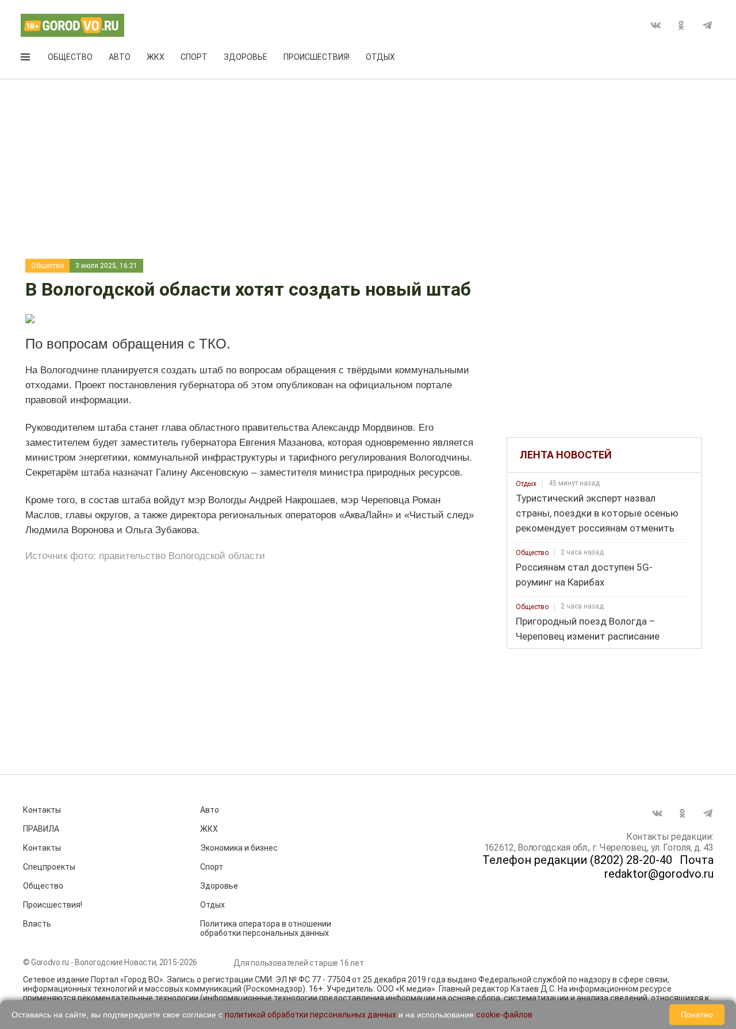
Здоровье (245, 57)
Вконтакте (655, 25)
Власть (37, 923)
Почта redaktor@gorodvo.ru (659, 867)
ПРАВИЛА (41, 828)
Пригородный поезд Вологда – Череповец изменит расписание (588, 628)
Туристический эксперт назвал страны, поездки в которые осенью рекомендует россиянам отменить (597, 513)
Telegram (707, 25)
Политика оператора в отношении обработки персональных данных (265, 928)
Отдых (380, 57)
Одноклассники (681, 25)
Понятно (697, 1014)
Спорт (194, 57)
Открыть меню (26, 59)
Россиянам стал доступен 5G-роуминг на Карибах (584, 574)
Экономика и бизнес (239, 847)
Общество (70, 57)
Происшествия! (316, 57)
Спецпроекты (49, 866)
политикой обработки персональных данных (310, 1014)
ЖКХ (155, 57)
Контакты (42, 809)
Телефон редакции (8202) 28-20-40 (577, 860)
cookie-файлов (504, 1014)
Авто (120, 57)
